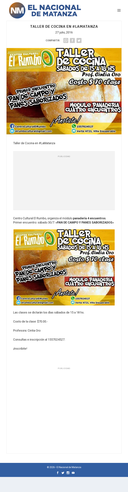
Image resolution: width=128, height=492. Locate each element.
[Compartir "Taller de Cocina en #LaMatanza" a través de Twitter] (79, 40)
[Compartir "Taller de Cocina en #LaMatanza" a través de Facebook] (72, 40)
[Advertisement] (64, 183)
